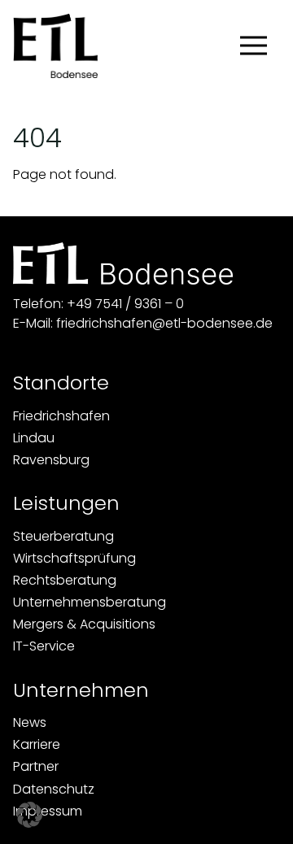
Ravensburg (51, 459)
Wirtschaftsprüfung (74, 558)
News (29, 722)
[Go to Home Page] (55, 45)
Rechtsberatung (64, 580)
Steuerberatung (63, 536)
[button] (29, 814)
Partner (36, 766)
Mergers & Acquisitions (84, 624)
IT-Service (44, 646)
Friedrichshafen (61, 416)
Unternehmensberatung (89, 602)
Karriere (36, 744)
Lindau (34, 438)
